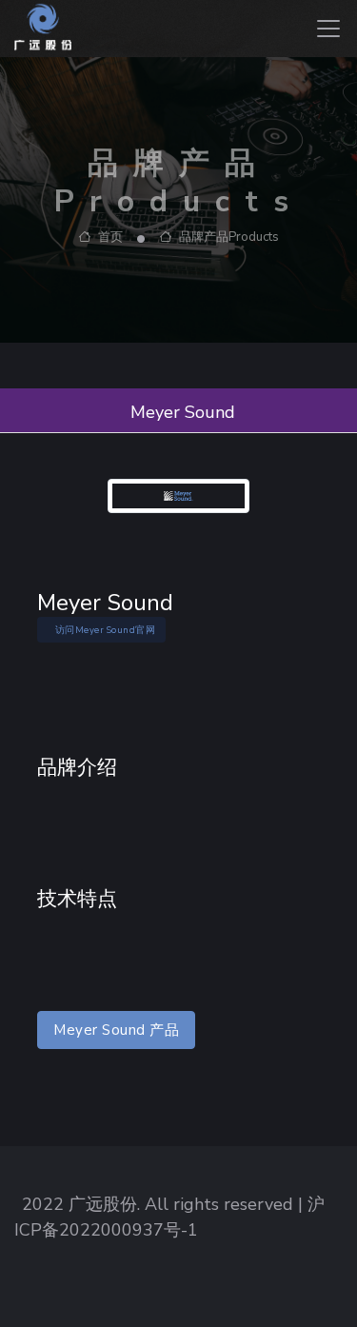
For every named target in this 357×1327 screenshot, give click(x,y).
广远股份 (103, 1204)
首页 (109, 237)
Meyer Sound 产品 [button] (116, 1030)
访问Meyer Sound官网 (105, 630)
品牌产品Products (227, 237)
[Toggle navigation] (328, 28)
